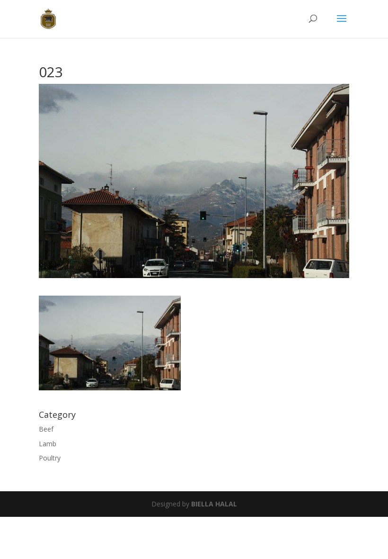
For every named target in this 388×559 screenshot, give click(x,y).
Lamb (47, 443)
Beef (46, 428)
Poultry (50, 457)
